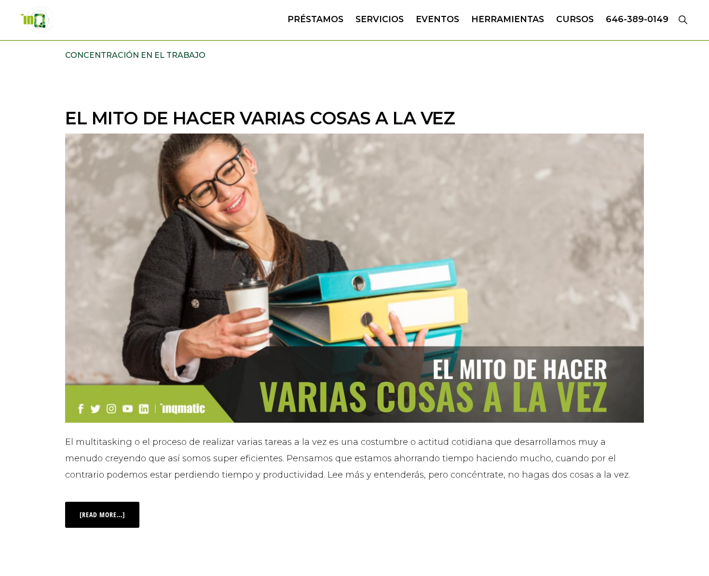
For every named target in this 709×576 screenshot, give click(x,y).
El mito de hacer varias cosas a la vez (260, 118)
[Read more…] (109, 510)
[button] (683, 19)
